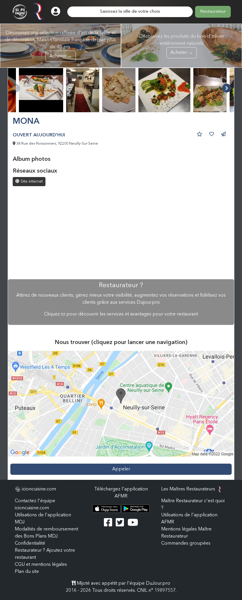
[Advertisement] (121, 233)
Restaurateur (213, 11)
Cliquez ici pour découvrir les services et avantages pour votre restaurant (121, 314)
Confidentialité (30, 543)
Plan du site (27, 571)
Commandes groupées (185, 543)
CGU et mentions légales (41, 564)
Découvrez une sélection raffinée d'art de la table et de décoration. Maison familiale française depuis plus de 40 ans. (60, 45)
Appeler (121, 469)
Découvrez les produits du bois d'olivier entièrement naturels (181, 44)
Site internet (31, 181)
